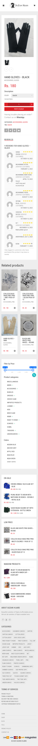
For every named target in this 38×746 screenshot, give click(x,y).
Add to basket (19, 109)
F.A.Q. (3, 725)
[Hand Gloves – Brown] (11, 69)
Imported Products (14, 403)
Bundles (10, 392)
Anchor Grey (11, 448)
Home (3, 714)
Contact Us (5, 732)
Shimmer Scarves (7, 669)
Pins (13, 302)
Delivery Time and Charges (9, 699)
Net (28, 653)
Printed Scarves (19, 663)
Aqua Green (11, 458)
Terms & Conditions (7, 696)
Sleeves (15, 673)
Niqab (9, 416)
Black (10, 125)
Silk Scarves (6, 673)
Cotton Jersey (19, 634)
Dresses (10, 395)
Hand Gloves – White (6, 1)
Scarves (10, 423)
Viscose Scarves (19, 682)
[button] (15, 308)
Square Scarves (25, 673)
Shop (3, 717)
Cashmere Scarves (19, 631)
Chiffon (29, 631)
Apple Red (11, 451)
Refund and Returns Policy (9, 701)
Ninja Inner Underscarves (18, 657)
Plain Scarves (6, 663)
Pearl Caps (19, 660)
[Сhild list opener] (12, 385)
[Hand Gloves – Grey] (6, 69)
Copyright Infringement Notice (10, 704)
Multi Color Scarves (17, 653)
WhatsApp (20, 117)
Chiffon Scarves (7, 634)
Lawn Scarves (6, 650)
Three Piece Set (7, 676)
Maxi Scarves (18, 650)
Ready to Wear (12, 420)
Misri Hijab (11, 413)
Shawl (9, 427)
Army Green (11, 462)
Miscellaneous (12, 382)
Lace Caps (27, 647)
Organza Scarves (8, 660)
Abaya (9, 385)
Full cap (32, 641)
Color (6, 95)
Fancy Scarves (22, 641)
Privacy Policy (6, 694)
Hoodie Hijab (11, 399)
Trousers (10, 430)
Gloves (16, 80)
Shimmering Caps (27, 666)
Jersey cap (5, 647)
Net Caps (5, 657)
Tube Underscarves (8, 679)
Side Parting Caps (21, 669)
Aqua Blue (10, 455)
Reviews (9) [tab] (8, 139)
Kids (8, 410)
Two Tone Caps (22, 679)
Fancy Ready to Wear (9, 641)
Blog (3, 721)
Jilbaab (10, 406)
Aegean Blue (11, 445)
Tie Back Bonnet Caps (21, 676)
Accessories (8, 80)
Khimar (14, 647)
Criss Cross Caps (19, 637)
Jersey (29, 644)
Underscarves (12, 434)
